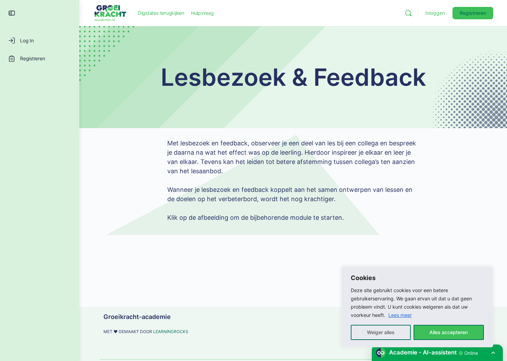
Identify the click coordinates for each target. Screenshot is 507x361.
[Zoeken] (408, 13)
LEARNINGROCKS (170, 331)
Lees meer (400, 315)
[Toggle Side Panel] (11, 13)
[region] (417, 307)
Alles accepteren (448, 332)
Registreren (473, 13)
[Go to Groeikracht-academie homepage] (110, 13)
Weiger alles (381, 332)
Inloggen (435, 13)
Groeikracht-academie (137, 316)
